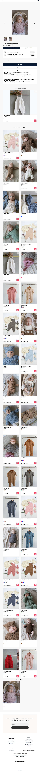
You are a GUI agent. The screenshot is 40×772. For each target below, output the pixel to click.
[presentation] (4, 23)
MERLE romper (23, 640)
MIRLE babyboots (24, 213)
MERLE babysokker (24, 427)
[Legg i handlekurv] (35, 121)
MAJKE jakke (6, 457)
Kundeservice (28, 739)
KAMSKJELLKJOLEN (7, 671)
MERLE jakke (23, 152)
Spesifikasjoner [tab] (20, 67)
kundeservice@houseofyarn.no (20, 755)
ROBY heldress (6, 305)
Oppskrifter (11, 743)
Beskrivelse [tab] (20, 64)
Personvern (29, 745)
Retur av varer (29, 742)
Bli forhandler (11, 750)
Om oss (28, 737)
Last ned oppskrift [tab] (11, 47)
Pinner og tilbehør (11, 741)
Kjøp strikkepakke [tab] (28, 47)
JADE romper (6, 183)
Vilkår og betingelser (29, 740)
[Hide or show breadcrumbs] (21, 9)
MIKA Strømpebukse (25, 274)
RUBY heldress (24, 610)
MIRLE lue (5, 366)
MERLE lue (5, 640)
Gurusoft (20, 770)
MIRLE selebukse (7, 115)
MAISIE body (23, 335)
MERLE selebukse (24, 183)
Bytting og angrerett (29, 744)
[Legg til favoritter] (36, 91)
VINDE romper (6, 549)
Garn (11, 740)
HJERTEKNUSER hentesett (8, 152)
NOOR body (6, 244)
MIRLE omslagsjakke (7, 427)
